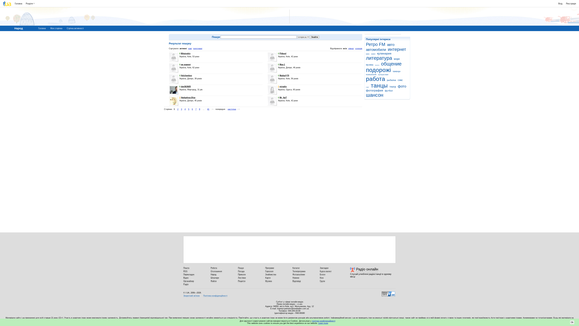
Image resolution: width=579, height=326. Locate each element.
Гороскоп (269, 271)
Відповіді (297, 281)
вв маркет (186, 64)
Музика (268, 281)
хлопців (358, 48)
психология (371, 74)
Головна (18, 3)
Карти (268, 278)
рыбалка (391, 80)
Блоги (322, 274)
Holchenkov (186, 75)
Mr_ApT (283, 97)
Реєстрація (571, 3)
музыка (377, 65)
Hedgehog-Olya (188, 97)
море (397, 59)
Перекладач (188, 274)
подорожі (378, 70)
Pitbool (283, 53)
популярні (197, 48)
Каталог (296, 268)
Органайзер (188, 281)
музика (369, 64)
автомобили (376, 50)
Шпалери (215, 278)
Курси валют (326, 271)
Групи (322, 281)
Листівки (242, 278)
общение (391, 64)
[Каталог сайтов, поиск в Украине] (388, 293)
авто (390, 45)
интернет (397, 49)
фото (402, 86)
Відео (185, 278)
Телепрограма (299, 271)
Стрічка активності (75, 28)
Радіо (185, 284)
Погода (241, 271)
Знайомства (270, 274)
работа (375, 79)
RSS (185, 271)
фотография (374, 90)
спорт (367, 87)
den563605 (186, 86)
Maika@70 (284, 75)
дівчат (351, 48)
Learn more (323, 323)
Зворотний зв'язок (191, 296)
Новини (296, 278)
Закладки (324, 268)
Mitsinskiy (185, 53)
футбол (389, 90)
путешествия (383, 74)
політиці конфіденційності (323, 321)
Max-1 (282, 64)
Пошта (186, 268)
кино (367, 54)
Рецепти (241, 281)
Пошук (241, 268)
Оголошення (216, 271)
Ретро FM (375, 44)
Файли (214, 281)
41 (208, 109)
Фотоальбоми (299, 274)
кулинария (384, 53)
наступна (232, 109)
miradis (283, 86)
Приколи (242, 274)
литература (379, 58)
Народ (213, 274)
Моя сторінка (56, 28)
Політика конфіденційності (215, 296)
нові (190, 48)
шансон (374, 95)
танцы (379, 85)
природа (396, 71)
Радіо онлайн (367, 269)
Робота (214, 268)
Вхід (560, 3)
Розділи (29, 3)
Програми (269, 268)
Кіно (322, 278)
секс (400, 80)
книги (373, 54)
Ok (572, 322)
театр (392, 86)
